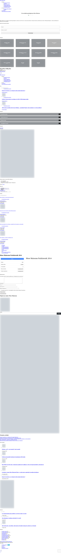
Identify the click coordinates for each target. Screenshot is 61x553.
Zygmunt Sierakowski (5, 247)
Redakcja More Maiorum (7, 8)
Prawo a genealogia (7, 4)
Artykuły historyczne (7, 5)
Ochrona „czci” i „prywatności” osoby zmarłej (11, 449)
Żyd (2, 251)
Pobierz (12, 258)
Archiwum (3, 10)
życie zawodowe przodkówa (6, 252)
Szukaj (1, 312)
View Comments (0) (3, 293)
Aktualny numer (4, 531)
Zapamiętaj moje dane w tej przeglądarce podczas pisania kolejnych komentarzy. (13, 290)
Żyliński (3, 246)
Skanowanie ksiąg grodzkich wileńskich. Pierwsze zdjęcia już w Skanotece (11, 440)
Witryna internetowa (3, 288)
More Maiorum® (2, 0)
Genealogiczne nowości (7, 6)
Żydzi (3, 249)
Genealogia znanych (7, 7)
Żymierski (3, 245)
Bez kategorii (4, 533)
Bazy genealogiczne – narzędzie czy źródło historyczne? (6, 237)
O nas (3, 546)
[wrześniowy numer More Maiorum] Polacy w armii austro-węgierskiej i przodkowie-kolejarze (20, 472)
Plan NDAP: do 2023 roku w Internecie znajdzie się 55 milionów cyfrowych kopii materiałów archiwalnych (23, 464)
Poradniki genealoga (7, 2)
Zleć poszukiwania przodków (6, 11)
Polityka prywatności (5, 548)
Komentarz (2, 283)
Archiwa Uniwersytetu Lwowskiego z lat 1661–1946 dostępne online (15, 99)
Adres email (2, 286)
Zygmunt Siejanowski (5, 248)
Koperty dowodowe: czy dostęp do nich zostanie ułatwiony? (13, 90)
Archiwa (1, 69)
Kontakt (5, 9)
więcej (3, 184)
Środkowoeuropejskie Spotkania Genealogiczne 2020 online (13, 456)
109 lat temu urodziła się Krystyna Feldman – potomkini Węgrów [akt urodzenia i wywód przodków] (22, 107)
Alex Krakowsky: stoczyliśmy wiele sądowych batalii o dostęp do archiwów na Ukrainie (19, 525)
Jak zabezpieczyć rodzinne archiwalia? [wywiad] (11, 518)
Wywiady (5, 3)
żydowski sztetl (4, 250)
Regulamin (3, 547)
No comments (2, 203)
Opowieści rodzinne (5, 536)
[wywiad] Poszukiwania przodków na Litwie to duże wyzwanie (14, 513)
